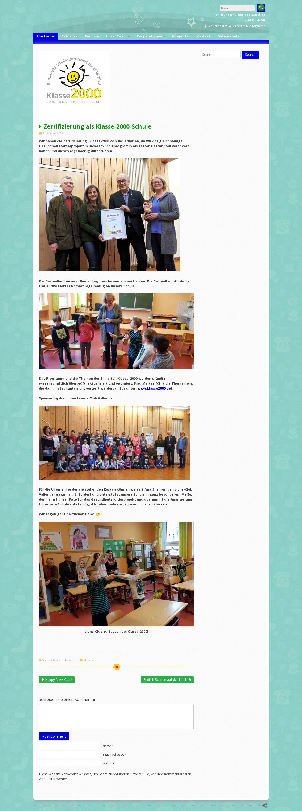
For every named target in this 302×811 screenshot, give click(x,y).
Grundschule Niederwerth (59, 660)
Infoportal (180, 36)
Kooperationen (149, 36)
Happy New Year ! (58, 679)
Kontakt (203, 36)
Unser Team (116, 36)
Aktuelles (69, 36)
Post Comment (54, 736)
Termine (91, 36)
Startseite (45, 36)
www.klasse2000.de (154, 388)
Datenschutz (228, 36)
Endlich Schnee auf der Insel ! (166, 679)
